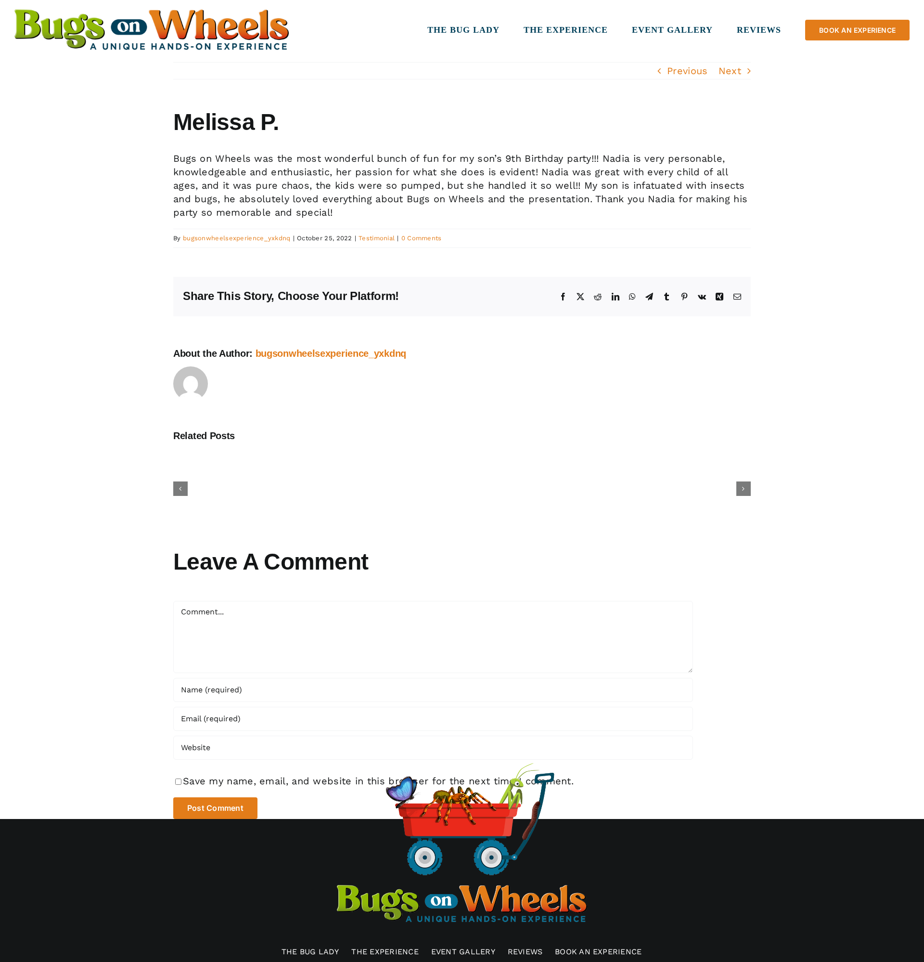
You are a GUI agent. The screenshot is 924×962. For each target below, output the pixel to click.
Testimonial (377, 238)
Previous (687, 71)
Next (730, 71)
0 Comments (421, 238)
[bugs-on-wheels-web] (151, 11)
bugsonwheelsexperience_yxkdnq (237, 238)
